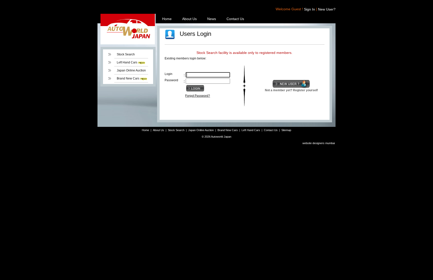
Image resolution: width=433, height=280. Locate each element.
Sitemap (286, 130)
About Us (189, 19)
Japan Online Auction (131, 70)
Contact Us (235, 19)
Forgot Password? (197, 96)
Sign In (309, 9)
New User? (327, 9)
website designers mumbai (318, 143)
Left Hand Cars (127, 62)
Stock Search (126, 54)
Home (167, 19)
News (211, 19)
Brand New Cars (128, 78)
